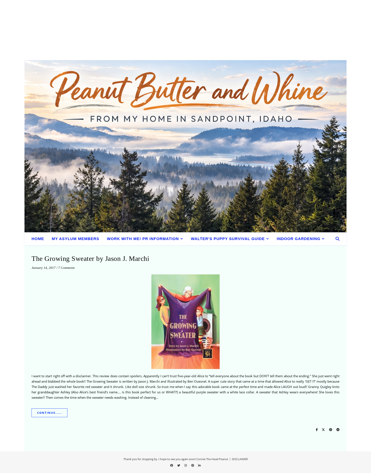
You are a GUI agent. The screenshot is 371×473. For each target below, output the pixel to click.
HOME (38, 239)
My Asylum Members (75, 239)
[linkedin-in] (199, 465)
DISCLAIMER (240, 459)
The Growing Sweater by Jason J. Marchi (90, 258)
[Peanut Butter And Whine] (185, 146)
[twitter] (179, 465)
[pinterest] (193, 465)
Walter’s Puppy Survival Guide (228, 239)
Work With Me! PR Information (143, 239)
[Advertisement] (129, 30)
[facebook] (172, 465)
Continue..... (49, 413)
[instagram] (185, 465)
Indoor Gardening (298, 239)
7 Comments (66, 267)
